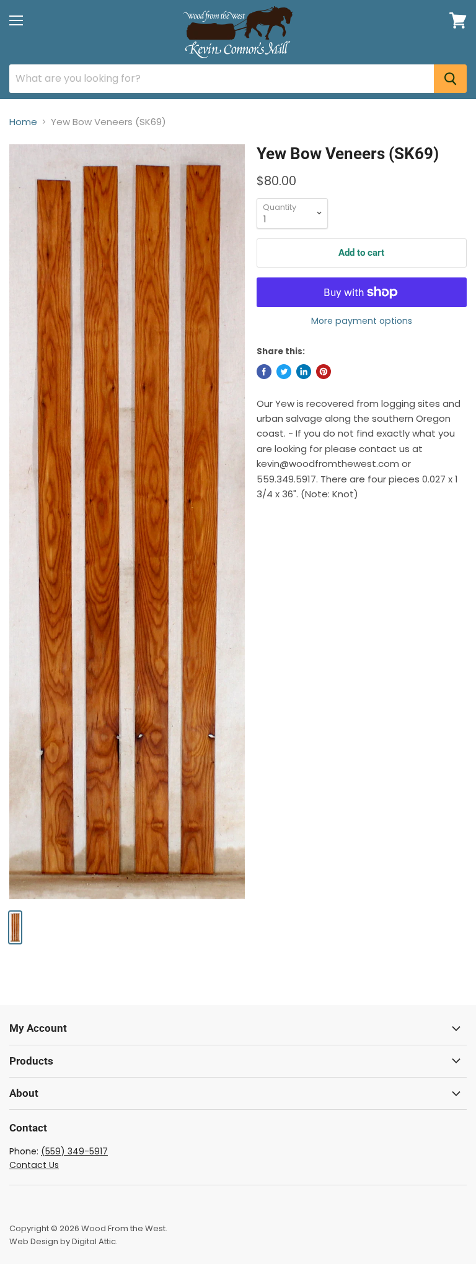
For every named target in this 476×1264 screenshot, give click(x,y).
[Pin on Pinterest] (323, 371)
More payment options (361, 321)
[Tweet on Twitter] (283, 371)
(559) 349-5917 (74, 1151)
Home (23, 121)
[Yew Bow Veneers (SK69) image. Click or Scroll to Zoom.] (127, 521)
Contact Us (34, 1165)
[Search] (450, 78)
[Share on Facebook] (264, 371)
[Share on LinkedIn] (303, 371)
